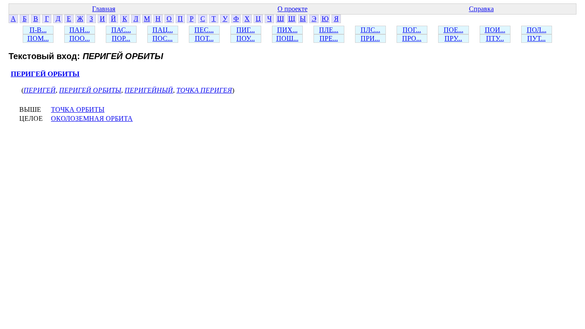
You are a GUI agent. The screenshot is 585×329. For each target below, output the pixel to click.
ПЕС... (204, 29)
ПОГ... (412, 29)
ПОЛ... (536, 29)
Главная (103, 8)
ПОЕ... (453, 29)
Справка (481, 8)
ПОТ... (204, 38)
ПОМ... (38, 38)
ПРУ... (453, 38)
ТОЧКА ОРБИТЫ (77, 109)
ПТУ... (495, 38)
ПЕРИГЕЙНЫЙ (149, 90)
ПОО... (79, 38)
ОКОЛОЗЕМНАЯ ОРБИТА (92, 118)
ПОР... (121, 38)
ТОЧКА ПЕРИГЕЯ (204, 90)
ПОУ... (245, 38)
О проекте (292, 8)
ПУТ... (536, 38)
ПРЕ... (328, 38)
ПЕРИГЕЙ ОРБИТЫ (45, 74)
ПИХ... (287, 29)
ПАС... (121, 29)
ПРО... (411, 38)
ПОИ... (495, 29)
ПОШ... (287, 38)
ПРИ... (370, 38)
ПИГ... (245, 29)
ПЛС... (370, 29)
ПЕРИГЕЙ (40, 90)
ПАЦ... (162, 29)
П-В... (38, 29)
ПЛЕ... (328, 29)
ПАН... (79, 29)
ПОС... (162, 38)
